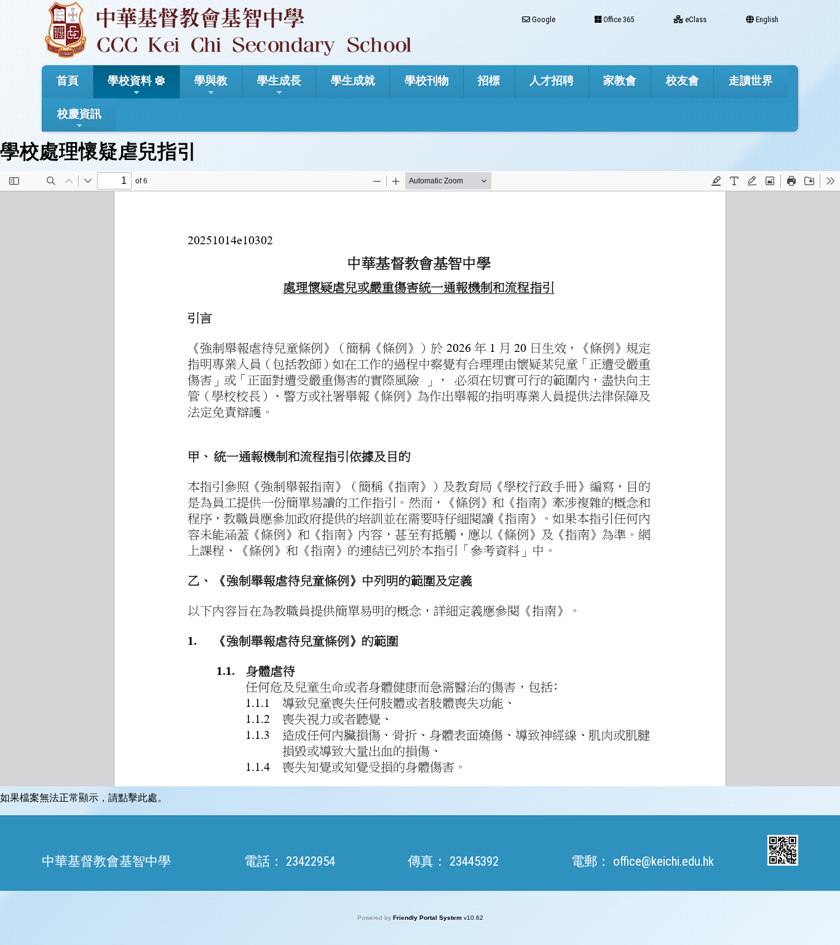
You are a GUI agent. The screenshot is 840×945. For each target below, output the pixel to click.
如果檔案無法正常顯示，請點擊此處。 (83, 797)
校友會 (682, 80)
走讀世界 (751, 80)
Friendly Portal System (428, 917)
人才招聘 (551, 80)
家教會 (619, 80)
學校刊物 (427, 80)
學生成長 (279, 80)
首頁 (68, 80)
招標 (489, 80)
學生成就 (353, 80)
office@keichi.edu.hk (663, 861)
